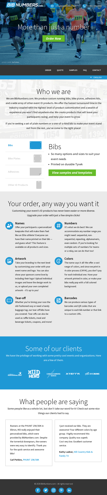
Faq (85, 70)
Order (48, 70)
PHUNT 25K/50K (31, 459)
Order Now (53, 38)
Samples (73, 70)
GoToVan (15, 62)
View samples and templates (72, 172)
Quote (60, 70)
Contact (96, 70)
